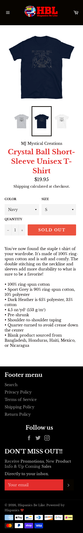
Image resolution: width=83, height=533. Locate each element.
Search (11, 384)
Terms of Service (21, 399)
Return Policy (18, 414)
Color (10, 199)
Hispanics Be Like (31, 505)
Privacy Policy (18, 392)
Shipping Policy (19, 407)
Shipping (21, 186)
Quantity (13, 219)
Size (45, 199)
